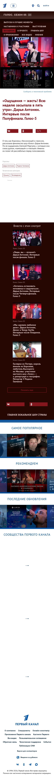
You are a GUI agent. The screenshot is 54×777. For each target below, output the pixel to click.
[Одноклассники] (27, 131)
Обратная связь (10, 742)
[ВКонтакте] (12, 131)
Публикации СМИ (27, 745)
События (47, 742)
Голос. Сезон (15, 14)
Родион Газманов (23, 166)
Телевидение (16, 175)
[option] (12, 79)
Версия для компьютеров (27, 751)
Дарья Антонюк (8, 166)
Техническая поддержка (30, 742)
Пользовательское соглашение (32, 738)
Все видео (12, 738)
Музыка (6, 175)
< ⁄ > (39, 131)
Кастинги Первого (41, 734)
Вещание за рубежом (29, 757)
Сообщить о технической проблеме (37, 91)
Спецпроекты (24, 730)
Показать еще (27, 390)
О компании (10, 730)
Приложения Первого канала (18, 734)
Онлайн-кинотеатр (41, 730)
